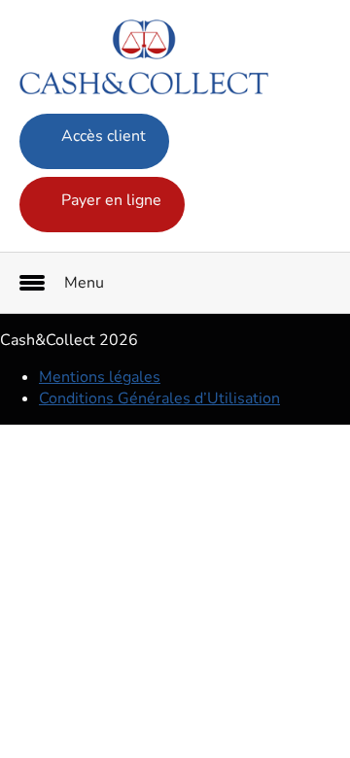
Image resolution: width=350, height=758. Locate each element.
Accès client (101, 136)
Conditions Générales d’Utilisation (159, 398)
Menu (84, 282)
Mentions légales (99, 377)
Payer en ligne (109, 200)
